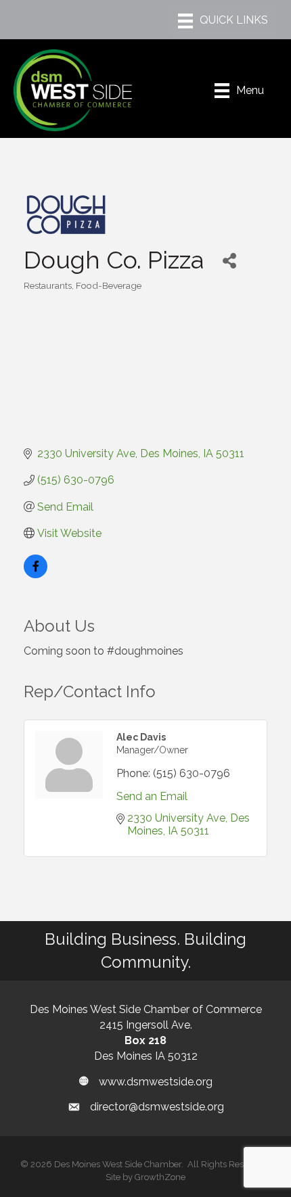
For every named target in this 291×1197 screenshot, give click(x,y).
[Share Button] (229, 260)
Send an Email (151, 796)
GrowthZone (160, 1177)
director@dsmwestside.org (157, 1106)
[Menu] (223, 21)
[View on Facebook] (35, 574)
